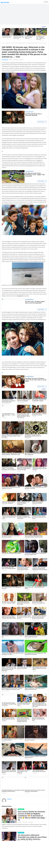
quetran (10, 59)
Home (3, 43)
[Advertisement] (24, 14)
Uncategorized (7, 43)
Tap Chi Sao (5, 2)
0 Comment (21, 59)
